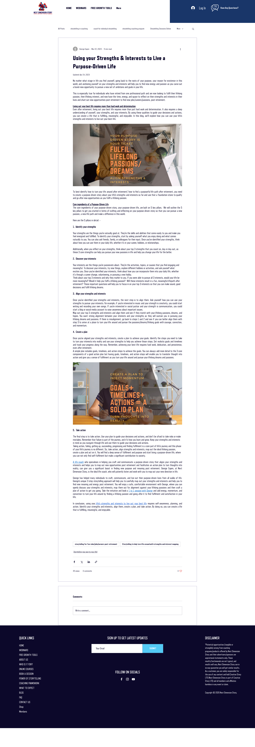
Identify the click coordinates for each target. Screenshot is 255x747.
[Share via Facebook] (74, 561)
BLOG (21, 692)
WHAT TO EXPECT (26, 688)
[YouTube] (133, 679)
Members (23, 711)
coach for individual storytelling (105, 29)
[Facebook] (121, 679)
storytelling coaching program (133, 29)
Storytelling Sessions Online (160, 29)
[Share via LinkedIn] (88, 561)
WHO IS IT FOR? (26, 664)
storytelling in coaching (79, 29)
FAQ (20, 697)
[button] (193, 29)
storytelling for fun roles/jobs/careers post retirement (96, 544)
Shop (21, 707)
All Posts (61, 29)
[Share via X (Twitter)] (81, 561)
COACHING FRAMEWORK (29, 683)
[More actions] (180, 49)
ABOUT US (23, 659)
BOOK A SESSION (26, 673)
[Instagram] (127, 679)
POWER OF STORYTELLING (30, 678)
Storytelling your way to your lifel (85, 552)
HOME (21, 645)
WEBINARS (23, 650)
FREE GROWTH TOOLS (28, 655)
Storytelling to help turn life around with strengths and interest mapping (150, 544)
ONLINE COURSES (26, 669)
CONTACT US (24, 702)
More (178, 29)
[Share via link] (96, 561)
